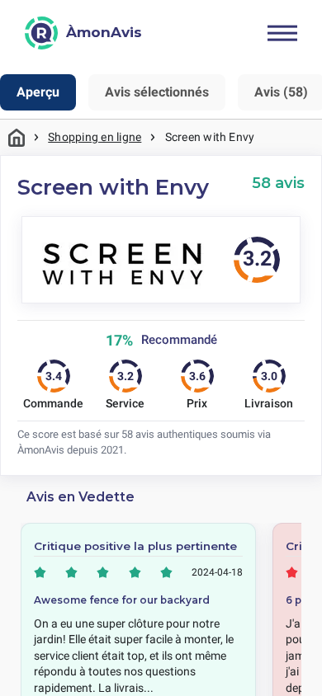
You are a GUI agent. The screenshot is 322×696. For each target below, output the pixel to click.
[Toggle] (282, 33)
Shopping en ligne (94, 136)
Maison (16, 137)
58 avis (278, 182)
